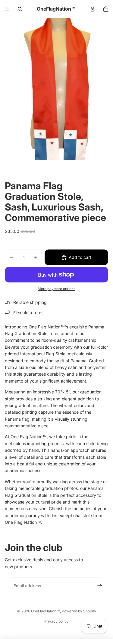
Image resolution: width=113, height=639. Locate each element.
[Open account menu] (92, 9)
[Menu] (7, 9)
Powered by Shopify (79, 611)
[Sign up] (99, 586)
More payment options (56, 289)
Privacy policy (56, 621)
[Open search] (20, 9)
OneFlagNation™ (45, 611)
